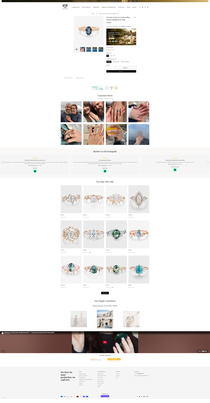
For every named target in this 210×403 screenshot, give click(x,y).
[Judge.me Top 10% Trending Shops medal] (116, 88)
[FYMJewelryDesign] (65, 7)
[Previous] (2, 163)
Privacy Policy (100, 377)
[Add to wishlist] (135, 17)
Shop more (105, 293)
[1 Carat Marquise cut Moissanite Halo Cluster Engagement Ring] (138, 199)
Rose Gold (107, 50)
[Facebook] (139, 396)
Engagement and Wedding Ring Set (108, 7)
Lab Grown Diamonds (86, 7)
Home (93, 13)
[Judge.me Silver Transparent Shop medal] (107, 88)
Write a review (114, 359)
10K (107, 55)
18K (114, 55)
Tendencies (134, 7)
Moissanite (109, 61)
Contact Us (118, 375)
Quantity (108, 65)
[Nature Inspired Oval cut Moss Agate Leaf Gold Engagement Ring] (116, 269)
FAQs (99, 387)
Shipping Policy (100, 373)
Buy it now (121, 71)
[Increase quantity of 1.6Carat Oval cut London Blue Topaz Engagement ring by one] (112, 68)
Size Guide (100, 385)
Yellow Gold (110, 50)
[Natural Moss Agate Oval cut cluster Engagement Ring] (116, 234)
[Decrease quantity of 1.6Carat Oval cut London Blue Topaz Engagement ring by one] (107, 68)
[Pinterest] (137, 396)
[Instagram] (141, 396)
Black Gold (90, 252)
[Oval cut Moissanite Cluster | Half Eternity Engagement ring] (93, 234)
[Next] (208, 163)
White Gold (113, 50)
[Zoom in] (101, 18)
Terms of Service (101, 379)
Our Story (118, 373)
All (96, 13)
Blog (117, 377)
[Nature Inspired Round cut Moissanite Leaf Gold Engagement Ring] (93, 199)
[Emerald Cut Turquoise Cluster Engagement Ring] (138, 269)
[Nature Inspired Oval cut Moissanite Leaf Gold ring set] (71, 234)
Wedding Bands (96, 7)
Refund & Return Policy (102, 375)
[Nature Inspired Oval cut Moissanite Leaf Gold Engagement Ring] (71, 199)
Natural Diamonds (116, 61)
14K (111, 55)
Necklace (128, 7)
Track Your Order (101, 383)
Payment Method (101, 381)
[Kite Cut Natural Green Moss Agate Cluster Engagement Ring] (138, 234)
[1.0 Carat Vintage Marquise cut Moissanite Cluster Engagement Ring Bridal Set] (116, 199)
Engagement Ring (75, 7)
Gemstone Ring (121, 7)
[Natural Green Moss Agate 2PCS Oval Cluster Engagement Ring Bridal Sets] (71, 269)
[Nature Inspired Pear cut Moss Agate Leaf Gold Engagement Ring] (93, 269)
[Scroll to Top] (208, 397)
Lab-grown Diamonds (125, 61)
